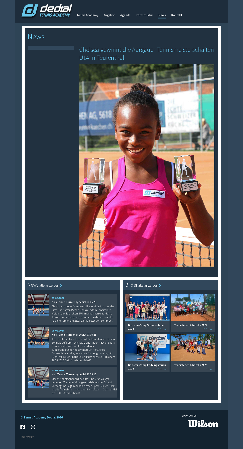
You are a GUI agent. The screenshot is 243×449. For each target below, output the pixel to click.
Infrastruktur (144, 15)
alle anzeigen (49, 285)
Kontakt (176, 15)
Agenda (125, 15)
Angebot (109, 15)
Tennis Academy (87, 15)
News (162, 15)
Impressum (27, 437)
